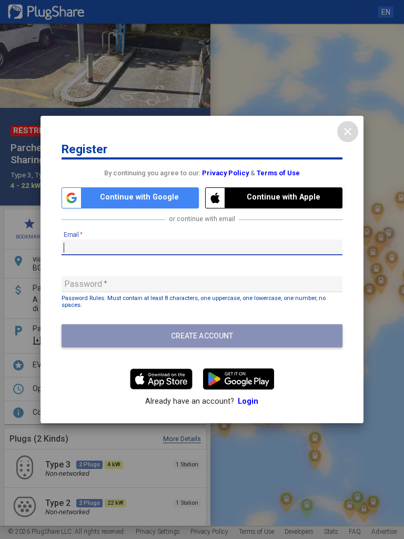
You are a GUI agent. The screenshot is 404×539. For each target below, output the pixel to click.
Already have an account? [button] (201, 401)
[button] (130, 197)
